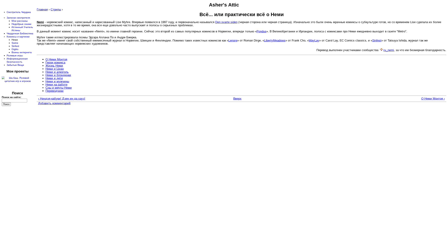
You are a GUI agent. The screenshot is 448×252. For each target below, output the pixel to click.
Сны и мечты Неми (59, 87)
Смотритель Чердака (19, 12)
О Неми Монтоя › (433, 98)
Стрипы (56, 9)
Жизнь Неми (54, 65)
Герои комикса (55, 62)
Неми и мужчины (57, 81)
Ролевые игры (15, 55)
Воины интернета (22, 52)
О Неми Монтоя (56, 59)
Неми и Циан (55, 69)
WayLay (314, 40)
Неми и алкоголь (57, 72)
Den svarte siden (226, 22)
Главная (42, 9)
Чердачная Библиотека (20, 33)
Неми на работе (56, 84)
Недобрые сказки (21, 24)
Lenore (232, 40)
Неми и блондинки (58, 75)
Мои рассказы (20, 20)
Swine (15, 42)
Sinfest (376, 40)
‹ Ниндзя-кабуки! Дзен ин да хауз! (61, 98)
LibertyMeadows (274, 40)
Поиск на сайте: (11, 97)
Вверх (237, 98)
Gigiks (15, 49)
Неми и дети (54, 78)
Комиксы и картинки (18, 36)
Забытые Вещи (15, 65)
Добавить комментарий (54, 103)
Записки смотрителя (18, 17)
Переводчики (55, 91)
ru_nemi (388, 50)
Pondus (261, 31)
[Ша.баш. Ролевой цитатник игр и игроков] (17, 81)
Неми (15, 39)
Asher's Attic (224, 5)
